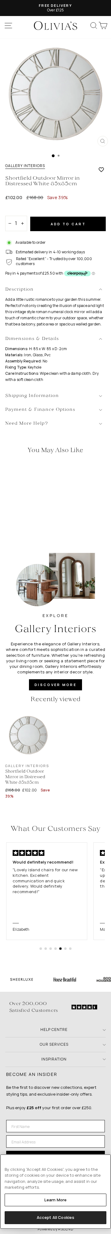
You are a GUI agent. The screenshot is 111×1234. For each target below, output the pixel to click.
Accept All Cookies (55, 1217)
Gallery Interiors (25, 165)
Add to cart (68, 224)
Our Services (54, 1044)
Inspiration (54, 1059)
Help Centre (54, 1029)
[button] (40, 948)
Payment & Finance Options (40, 409)
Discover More (55, 684)
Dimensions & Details (32, 339)
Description (19, 289)
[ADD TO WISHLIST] (101, 169)
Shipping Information (32, 396)
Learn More (55, 1200)
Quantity (16, 210)
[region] (55, 1191)
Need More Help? (26, 423)
